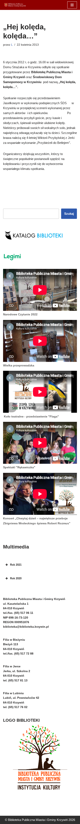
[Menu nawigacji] (72, 4)
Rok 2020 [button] (16, 578)
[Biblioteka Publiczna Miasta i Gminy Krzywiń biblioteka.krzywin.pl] (15, 5)
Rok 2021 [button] (16, 564)
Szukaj (69, 213)
